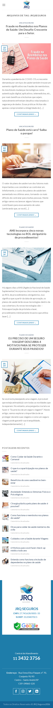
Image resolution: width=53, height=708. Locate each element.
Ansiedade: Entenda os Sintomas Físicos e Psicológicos (30, 493)
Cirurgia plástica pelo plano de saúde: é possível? (29, 504)
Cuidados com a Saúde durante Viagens (29, 538)
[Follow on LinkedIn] (37, 691)
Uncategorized (26, 23)
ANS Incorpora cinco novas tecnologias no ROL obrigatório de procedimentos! (26, 234)
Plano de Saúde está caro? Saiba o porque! (26, 131)
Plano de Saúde (26, 227)
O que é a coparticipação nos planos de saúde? (29, 469)
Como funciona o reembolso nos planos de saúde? (29, 516)
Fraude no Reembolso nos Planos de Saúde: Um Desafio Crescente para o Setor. (26, 30)
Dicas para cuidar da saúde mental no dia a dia (30, 528)
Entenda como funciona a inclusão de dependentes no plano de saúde (28, 560)
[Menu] (4, 4)
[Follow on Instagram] (23, 691)
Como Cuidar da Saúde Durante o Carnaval (27, 458)
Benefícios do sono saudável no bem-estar (28, 481)
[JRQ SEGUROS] (26, 5)
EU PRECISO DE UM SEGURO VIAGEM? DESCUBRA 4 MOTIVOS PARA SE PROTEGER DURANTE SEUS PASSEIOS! (26, 343)
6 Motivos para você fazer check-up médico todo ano (28, 549)
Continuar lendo (26, 114)
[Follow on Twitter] (30, 691)
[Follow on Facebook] (16, 691)
